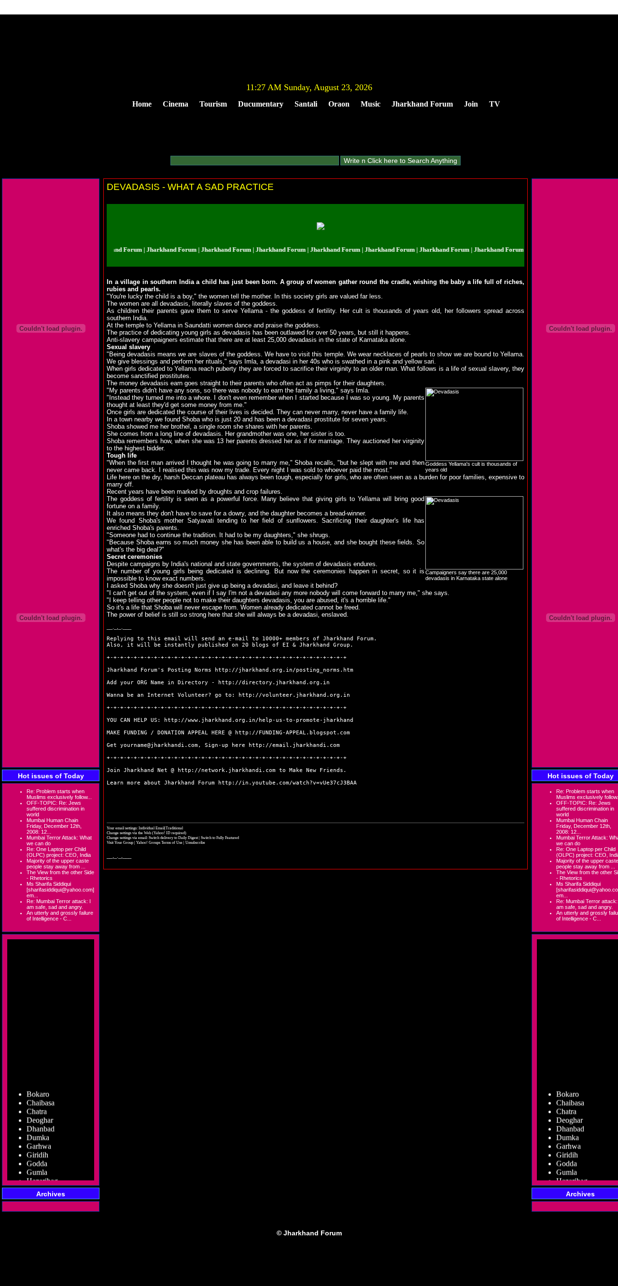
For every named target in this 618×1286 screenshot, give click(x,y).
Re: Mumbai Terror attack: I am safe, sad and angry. (59, 904)
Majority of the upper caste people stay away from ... (58, 863)
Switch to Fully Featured (220, 837)
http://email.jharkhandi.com (294, 745)
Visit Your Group (120, 842)
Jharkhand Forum (422, 104)
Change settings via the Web (129, 832)
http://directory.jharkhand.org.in (274, 682)
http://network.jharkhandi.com (227, 770)
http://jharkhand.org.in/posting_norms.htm (284, 670)
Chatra (37, 1103)
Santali (306, 104)
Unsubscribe (195, 842)
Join (471, 104)
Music (370, 104)
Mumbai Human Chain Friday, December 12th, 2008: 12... (54, 826)
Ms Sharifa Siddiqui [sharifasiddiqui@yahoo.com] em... (60, 889)
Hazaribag (42, 1173)
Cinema (175, 104)
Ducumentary (260, 104)
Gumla (37, 1164)
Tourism (213, 104)
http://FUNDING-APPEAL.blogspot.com (292, 733)
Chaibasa (41, 1095)
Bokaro (38, 1086)
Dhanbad (41, 1121)
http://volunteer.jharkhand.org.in (294, 695)
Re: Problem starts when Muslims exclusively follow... (59, 794)
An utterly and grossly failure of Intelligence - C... (60, 915)
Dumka (38, 1129)
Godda (37, 1155)
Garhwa (39, 1138)
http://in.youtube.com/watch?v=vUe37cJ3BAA (287, 783)
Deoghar (40, 1112)
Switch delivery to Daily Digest (173, 837)
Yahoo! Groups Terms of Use (159, 842)
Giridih (37, 1147)
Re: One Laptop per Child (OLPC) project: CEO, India (59, 852)
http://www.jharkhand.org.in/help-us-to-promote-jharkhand (258, 720)
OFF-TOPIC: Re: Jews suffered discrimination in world (55, 808)
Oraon (339, 104)
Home (142, 104)
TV (494, 104)
